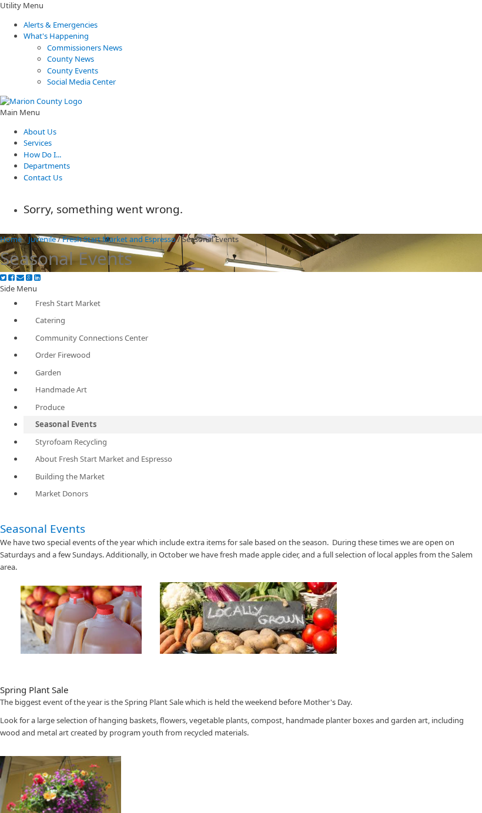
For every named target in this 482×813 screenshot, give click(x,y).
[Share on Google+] (29, 277)
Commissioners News (84, 47)
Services (38, 142)
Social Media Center (81, 81)
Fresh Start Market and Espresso (119, 239)
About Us (40, 131)
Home (11, 239)
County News (70, 58)
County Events (72, 70)
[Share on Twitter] (3, 277)
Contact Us (43, 177)
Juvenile (42, 239)
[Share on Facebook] (11, 277)
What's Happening (56, 36)
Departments (47, 165)
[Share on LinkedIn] (37, 277)
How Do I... (42, 154)
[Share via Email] (20, 277)
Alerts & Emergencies (61, 24)
